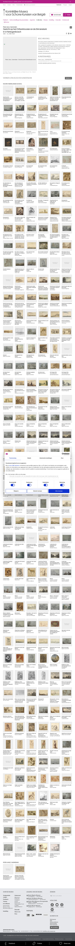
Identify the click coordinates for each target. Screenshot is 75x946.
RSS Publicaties (53, 924)
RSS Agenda (53, 919)
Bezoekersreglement (8, 908)
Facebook (52, 907)
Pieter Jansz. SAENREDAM (49, 60)
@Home (6, 22)
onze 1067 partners (14, 465)
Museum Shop (6, 906)
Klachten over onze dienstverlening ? (33, 938)
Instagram (62, 907)
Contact (9, 4)
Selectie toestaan (37, 491)
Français (65, 4)
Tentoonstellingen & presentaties (19, 20)
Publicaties (17, 898)
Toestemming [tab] (12, 458)
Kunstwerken (71, 27)
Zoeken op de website (25, 5)
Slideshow (68, 78)
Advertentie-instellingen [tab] (46, 458)
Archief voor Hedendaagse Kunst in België (19, 904)
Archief (16, 901)
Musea (46, 20)
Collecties (39, 20)
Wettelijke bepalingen (59, 938)
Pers (14, 4)
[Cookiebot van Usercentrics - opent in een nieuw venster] (63, 454)
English (70, 4)
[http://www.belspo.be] (28, 915)
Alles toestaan (59, 491)
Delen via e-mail (71, 33)
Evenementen (19, 4)
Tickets (68, 14)
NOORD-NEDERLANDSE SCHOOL (47, 63)
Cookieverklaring (68, 938)
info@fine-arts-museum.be (49, 931)
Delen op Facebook (66, 33)
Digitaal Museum (18, 906)
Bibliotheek (17, 897)
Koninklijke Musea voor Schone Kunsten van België (3, 9)
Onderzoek (65, 20)
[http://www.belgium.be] (33, 915)
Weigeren (16, 491)
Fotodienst (17, 900)
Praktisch (5, 20)
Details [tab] (29, 458)
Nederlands (59, 4)
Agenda (32, 20)
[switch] (29, 485)
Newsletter (55, 927)
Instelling (51, 20)
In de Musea (6, 903)
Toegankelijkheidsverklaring (48, 938)
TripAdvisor (52, 911)
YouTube (57, 907)
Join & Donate (57, 14)
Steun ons (17, 912)
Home (4, 4)
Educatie (58, 20)
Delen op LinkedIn (69, 33)
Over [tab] (62, 458)
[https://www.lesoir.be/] (39, 914)
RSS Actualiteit (53, 923)
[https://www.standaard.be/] (45, 914)
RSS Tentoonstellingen (54, 921)
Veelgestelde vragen (6, 896)
